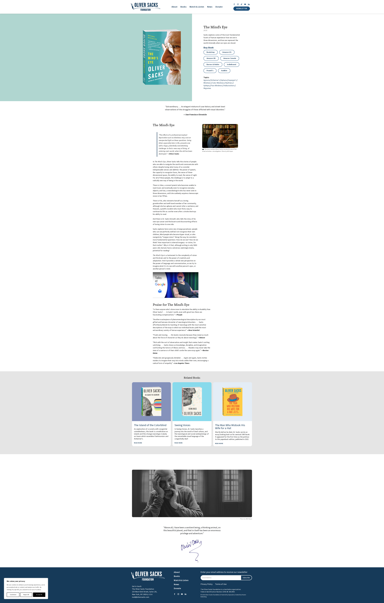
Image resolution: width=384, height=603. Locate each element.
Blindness (207, 83)
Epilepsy (207, 85)
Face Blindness (216, 85)
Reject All (26, 595)
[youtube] (245, 4)
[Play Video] (175, 285)
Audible (224, 70)
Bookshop (211, 52)
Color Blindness (218, 83)
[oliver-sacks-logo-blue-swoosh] (146, 3)
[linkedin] (249, 4)
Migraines (207, 88)
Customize (13, 595)
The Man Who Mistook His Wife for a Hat (230, 426)
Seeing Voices (182, 425)
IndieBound (231, 64)
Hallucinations (229, 85)
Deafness (229, 83)
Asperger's (232, 80)
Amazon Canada (229, 58)
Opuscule (231, 595)
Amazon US (226, 52)
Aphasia (224, 80)
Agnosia (207, 80)
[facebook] (234, 4)
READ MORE (138, 443)
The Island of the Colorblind (150, 425)
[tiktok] (241, 4)
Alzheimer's (215, 80)
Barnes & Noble (213, 64)
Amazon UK (211, 58)
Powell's (210, 70)
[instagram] (238, 4)
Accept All (39, 595)
